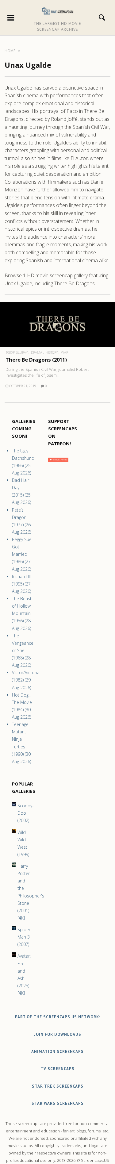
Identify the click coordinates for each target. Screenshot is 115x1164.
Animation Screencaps (57, 1051)
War (64, 352)
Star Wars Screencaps (58, 1103)
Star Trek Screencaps (57, 1086)
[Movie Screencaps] (57, 11)
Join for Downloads (57, 1034)
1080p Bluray (17, 352)
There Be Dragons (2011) (36, 359)
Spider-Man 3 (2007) (24, 937)
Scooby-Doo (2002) (25, 813)
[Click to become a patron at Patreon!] (58, 464)
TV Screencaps (57, 1068)
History (52, 352)
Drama (36, 352)
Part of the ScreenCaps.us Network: (57, 1017)
